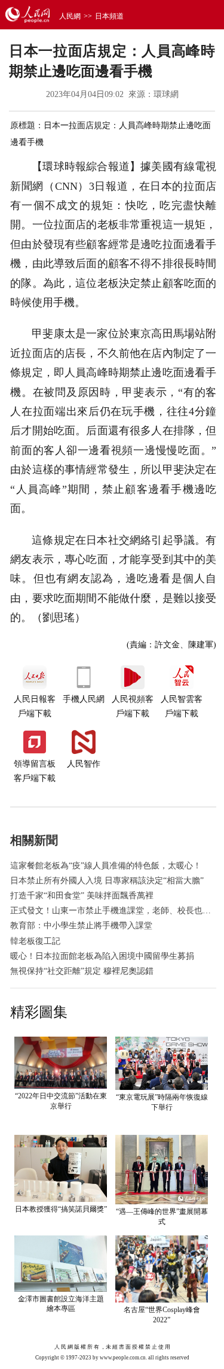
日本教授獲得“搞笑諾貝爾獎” (61, 1209)
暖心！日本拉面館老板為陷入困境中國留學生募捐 (102, 956)
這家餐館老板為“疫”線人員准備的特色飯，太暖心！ (105, 865)
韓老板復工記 (35, 941)
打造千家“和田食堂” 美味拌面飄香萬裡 (82, 895)
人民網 (70, 16)
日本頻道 (109, 16)
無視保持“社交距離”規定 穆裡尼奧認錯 (82, 971)
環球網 (166, 94)
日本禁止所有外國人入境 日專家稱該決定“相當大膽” (107, 880)
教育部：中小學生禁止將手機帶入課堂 (81, 925)
